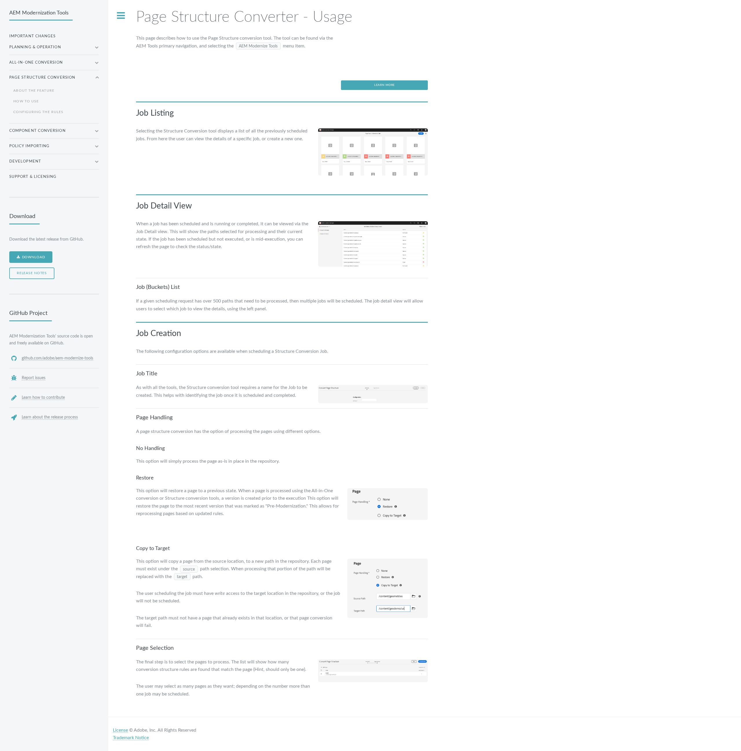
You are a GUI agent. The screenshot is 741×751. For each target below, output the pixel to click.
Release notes (32, 273)
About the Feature (33, 90)
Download (33, 257)
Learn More (384, 85)
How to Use (26, 101)
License (120, 730)
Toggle (120, 15)
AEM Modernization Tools (39, 13)
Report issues (33, 378)
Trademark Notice (131, 737)
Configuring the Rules (38, 112)
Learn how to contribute (43, 397)
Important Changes (32, 36)
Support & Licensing (33, 177)
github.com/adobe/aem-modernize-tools (57, 358)
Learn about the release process (50, 417)
